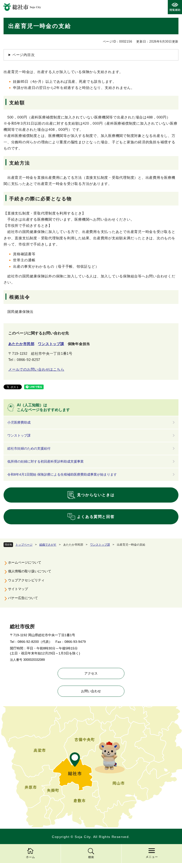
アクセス (91, 673)
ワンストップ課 (100, 544)
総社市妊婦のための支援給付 (28, 448)
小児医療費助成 (19, 422)
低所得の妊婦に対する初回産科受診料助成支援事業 (45, 461)
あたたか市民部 (21, 344)
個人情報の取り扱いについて (29, 571)
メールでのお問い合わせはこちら (36, 369)
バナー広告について (23, 598)
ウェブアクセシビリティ (26, 580)
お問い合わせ (91, 691)
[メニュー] (151, 853)
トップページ (23, 544)
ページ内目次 (23, 55)
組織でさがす (47, 544)
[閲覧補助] (175, 7)
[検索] (91, 853)
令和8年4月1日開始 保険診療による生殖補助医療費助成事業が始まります (62, 474)
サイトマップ (18, 589)
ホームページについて (24, 562)
